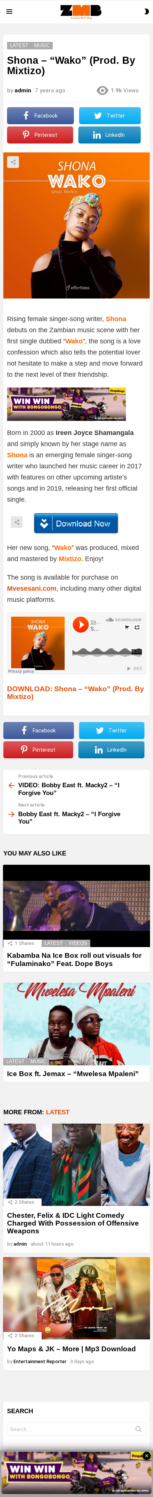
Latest (54, 943)
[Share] (76, 523)
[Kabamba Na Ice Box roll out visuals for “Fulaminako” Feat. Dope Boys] (76, 906)
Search (138, 1430)
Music (38, 1061)
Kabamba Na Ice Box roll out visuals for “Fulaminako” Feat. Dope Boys (74, 959)
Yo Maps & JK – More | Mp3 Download (71, 1349)
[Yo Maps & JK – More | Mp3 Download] (76, 1298)
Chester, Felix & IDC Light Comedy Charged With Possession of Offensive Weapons (73, 1223)
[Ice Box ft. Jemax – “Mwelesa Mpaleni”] (76, 1024)
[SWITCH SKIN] (147, 11)
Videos (78, 943)
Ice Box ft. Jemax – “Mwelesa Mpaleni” (73, 1074)
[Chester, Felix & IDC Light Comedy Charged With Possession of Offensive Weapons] (76, 1165)
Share (13, 162)
